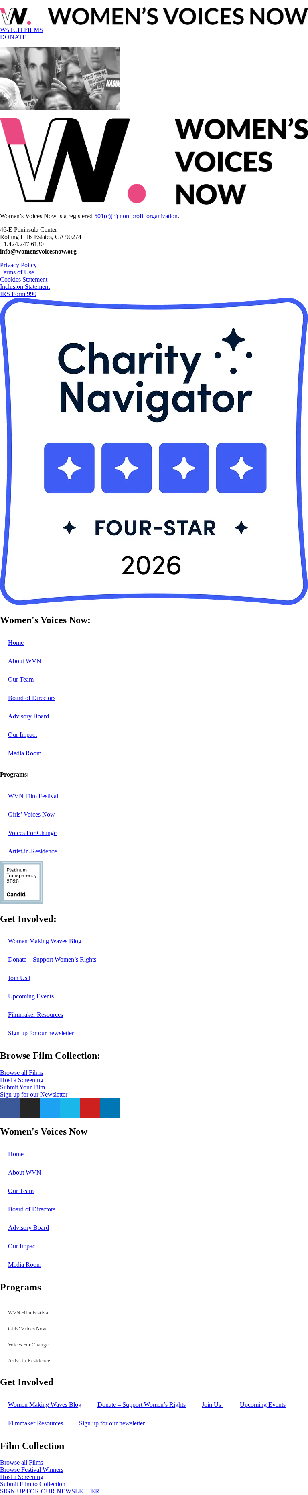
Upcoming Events (31, 996)
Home (16, 642)
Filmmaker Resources (35, 1014)
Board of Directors (31, 697)
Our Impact (22, 734)
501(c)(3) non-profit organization (136, 216)
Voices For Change (32, 832)
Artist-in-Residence (32, 851)
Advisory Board (28, 716)
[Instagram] (30, 1108)
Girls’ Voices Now (31, 814)
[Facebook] (10, 1108)
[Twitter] (50, 1108)
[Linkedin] (110, 1108)
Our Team (21, 679)
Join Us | (19, 977)
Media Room (24, 753)
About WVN (24, 661)
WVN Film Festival (33, 796)
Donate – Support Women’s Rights (52, 959)
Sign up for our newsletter (41, 1033)
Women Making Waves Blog (44, 941)
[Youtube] (90, 1108)
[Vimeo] (70, 1108)
